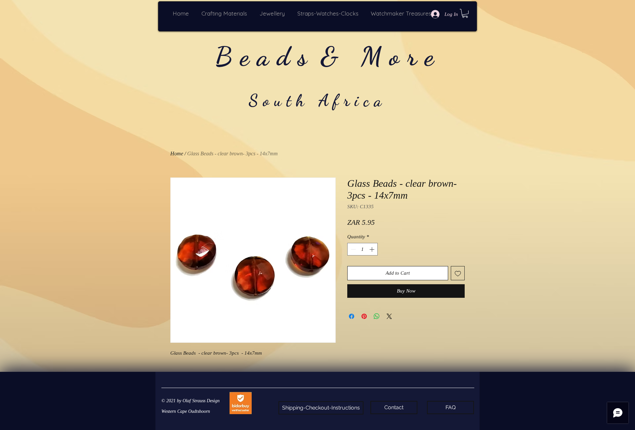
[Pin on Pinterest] (364, 316)
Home (176, 153)
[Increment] (372, 249)
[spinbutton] (362, 249)
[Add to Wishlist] (458, 273)
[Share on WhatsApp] (377, 316)
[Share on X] (389, 316)
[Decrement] (352, 249)
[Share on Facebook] (352, 316)
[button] (225, 13)
